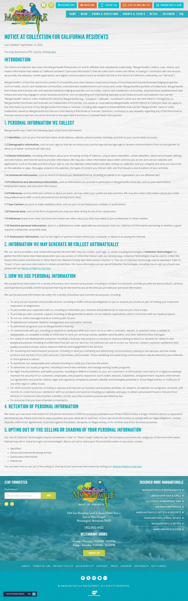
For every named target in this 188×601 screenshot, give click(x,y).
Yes (29, 594)
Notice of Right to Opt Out (36, 268)
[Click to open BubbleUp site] (94, 593)
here (53, 52)
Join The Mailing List (138, 5)
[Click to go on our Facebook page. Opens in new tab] (83, 578)
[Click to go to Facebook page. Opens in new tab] (6, 504)
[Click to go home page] (26, 18)
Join (48, 495)
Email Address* (11, 489)
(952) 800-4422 (94, 527)
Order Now (89, 5)
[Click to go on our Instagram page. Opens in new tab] (94, 578)
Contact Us (110, 5)
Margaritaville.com (171, 5)
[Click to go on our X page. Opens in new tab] (88, 578)
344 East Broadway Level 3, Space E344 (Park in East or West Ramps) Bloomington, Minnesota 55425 (94, 517)
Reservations (67, 5)
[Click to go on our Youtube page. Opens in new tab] (100, 578)
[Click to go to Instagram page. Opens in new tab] (12, 504)
